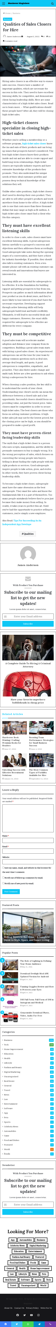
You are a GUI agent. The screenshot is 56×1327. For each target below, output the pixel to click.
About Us (8, 1308)
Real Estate (9, 1081)
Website (5, 857)
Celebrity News (11, 1126)
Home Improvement (13, 1049)
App (6, 1113)
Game (6, 1136)
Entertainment (11, 1104)
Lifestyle (8, 1063)
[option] (28, 927)
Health (7, 1058)
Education (8, 1054)
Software (8, 1108)
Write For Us (46, 1308)
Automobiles (10, 1131)
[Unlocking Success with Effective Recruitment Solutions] (14, 760)
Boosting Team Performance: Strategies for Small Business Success (41, 741)
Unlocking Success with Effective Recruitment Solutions (13, 773)
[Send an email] (22, 36)
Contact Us (19, 1308)
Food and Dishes (11, 1140)
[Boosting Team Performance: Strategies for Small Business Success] (41, 728)
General (7, 1085)
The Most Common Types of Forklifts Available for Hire (38, 773)
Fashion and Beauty (13, 1067)
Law (6, 1099)
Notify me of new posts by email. (19, 883)
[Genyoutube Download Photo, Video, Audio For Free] (10, 1016)
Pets (6, 1117)
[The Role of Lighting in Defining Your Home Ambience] (10, 964)
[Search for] (52, 4)
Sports (7, 1122)
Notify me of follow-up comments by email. (24, 878)
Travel (7, 1090)
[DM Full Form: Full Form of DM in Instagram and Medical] (10, 1003)
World (7, 1149)
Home (8, 13)
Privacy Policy (32, 1308)
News (6, 1095)
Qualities (29, 533)
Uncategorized (11, 1076)
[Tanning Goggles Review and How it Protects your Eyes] (10, 990)
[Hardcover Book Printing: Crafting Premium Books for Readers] (14, 728)
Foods (7, 1154)
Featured (8, 1145)
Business (16, 13)
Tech (6, 1045)
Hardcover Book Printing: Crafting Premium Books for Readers (11, 741)
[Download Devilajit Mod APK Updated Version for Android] (10, 977)
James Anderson (14, 36)
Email (5, 846)
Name (5, 836)
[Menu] (3, 4)
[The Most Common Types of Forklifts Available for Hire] (41, 760)
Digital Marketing (12, 1072)
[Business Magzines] (18, 3)
